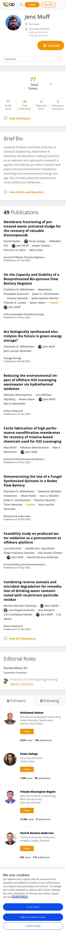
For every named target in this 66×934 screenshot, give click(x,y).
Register (48, 4)
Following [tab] (49, 700)
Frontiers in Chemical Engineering (33, 679)
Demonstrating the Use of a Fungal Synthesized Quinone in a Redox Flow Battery (33, 480)
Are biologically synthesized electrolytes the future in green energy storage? (33, 336)
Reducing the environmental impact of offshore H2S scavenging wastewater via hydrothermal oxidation (31, 382)
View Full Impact (19, 118)
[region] (33, 901)
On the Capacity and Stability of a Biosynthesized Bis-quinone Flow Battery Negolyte (31, 278)
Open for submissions (21, 683)
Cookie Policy (19, 897)
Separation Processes (15, 672)
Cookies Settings (33, 926)
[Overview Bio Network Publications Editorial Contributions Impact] (33, 59)
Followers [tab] (16, 700)
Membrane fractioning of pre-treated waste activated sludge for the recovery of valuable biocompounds (32, 228)
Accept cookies (32, 907)
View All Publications (22, 638)
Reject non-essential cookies (33, 917)
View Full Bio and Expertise (26, 192)
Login (32, 4)
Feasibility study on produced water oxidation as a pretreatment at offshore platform (32, 537)
